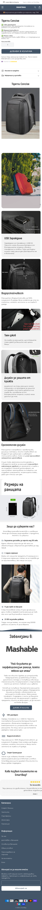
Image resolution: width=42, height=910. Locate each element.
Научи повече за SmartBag (31, 2)
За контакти (6, 858)
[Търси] (35, 7)
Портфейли (6, 816)
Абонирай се (21, 888)
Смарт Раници (7, 808)
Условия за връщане (9, 844)
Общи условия (7, 848)
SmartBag (23, 907)
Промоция (5, 824)
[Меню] (2, 7)
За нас (3, 836)
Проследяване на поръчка (8, 853)
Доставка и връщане (9, 840)
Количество (5, 41)
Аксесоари (5, 820)
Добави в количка (21, 708)
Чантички (5, 812)
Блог (3, 862)
